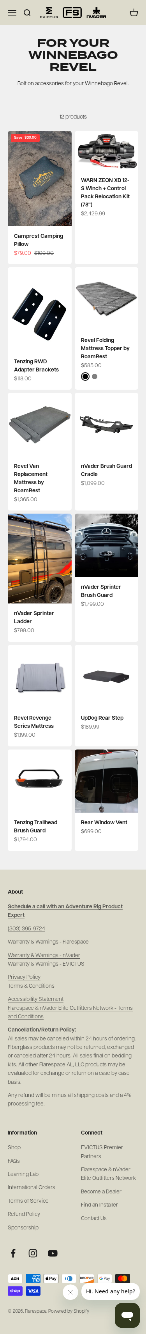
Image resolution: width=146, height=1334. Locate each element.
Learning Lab (23, 1175)
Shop (14, 1148)
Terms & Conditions (31, 986)
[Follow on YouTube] (52, 1253)
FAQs (14, 1161)
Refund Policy (24, 1214)
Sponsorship (23, 1228)
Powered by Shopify (68, 1311)
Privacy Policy (24, 977)
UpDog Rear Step (102, 718)
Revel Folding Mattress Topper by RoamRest (105, 349)
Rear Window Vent (104, 823)
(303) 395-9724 (26, 929)
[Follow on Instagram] (33, 1253)
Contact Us (94, 1219)
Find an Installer (99, 1205)
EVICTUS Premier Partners (102, 1152)
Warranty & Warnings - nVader (44, 956)
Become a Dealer (101, 1192)
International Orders (31, 1188)
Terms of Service (28, 1201)
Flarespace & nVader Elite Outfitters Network (108, 1174)
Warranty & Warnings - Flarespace (48, 942)
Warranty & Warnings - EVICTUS (46, 964)
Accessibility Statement (35, 999)
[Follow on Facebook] (13, 1253)
